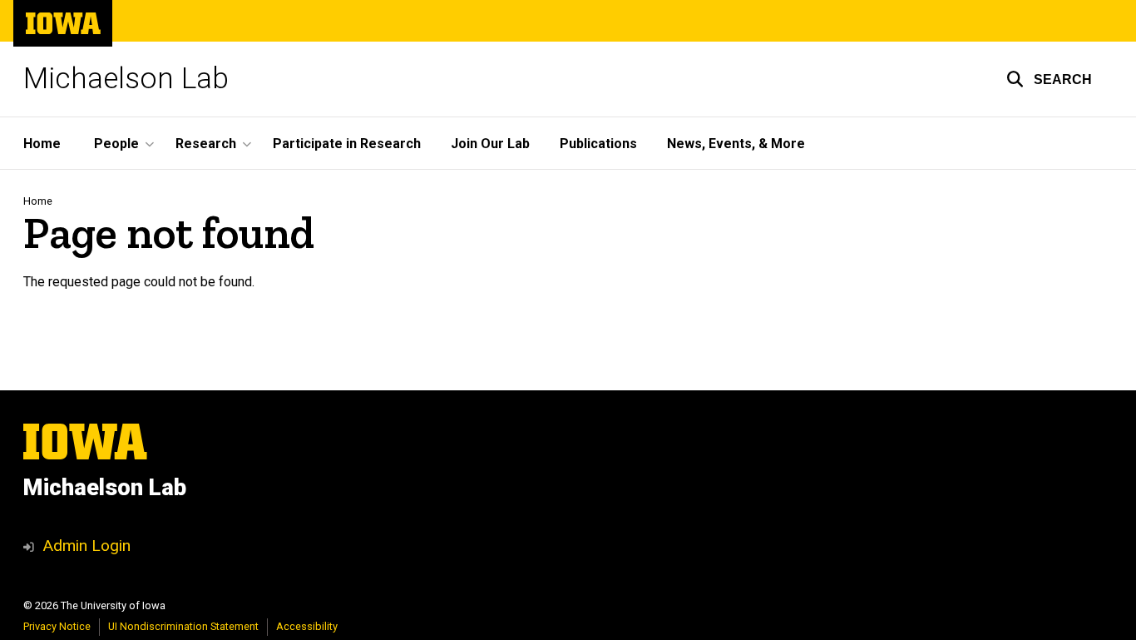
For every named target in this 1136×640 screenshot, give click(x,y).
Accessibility (307, 626)
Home (42, 143)
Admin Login (86, 545)
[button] (1049, 79)
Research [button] (205, 143)
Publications (598, 143)
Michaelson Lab (126, 78)
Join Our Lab (490, 143)
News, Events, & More (736, 143)
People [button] (116, 143)
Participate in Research (347, 143)
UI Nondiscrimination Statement (183, 626)
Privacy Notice (57, 626)
